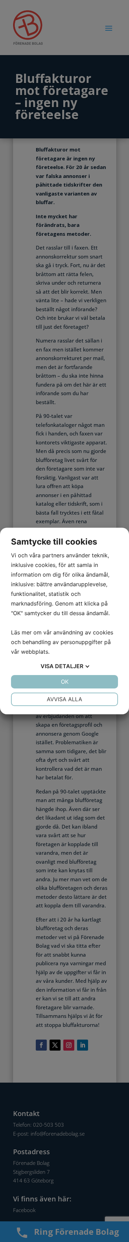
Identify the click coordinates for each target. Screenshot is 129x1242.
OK (64, 681)
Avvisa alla (64, 699)
